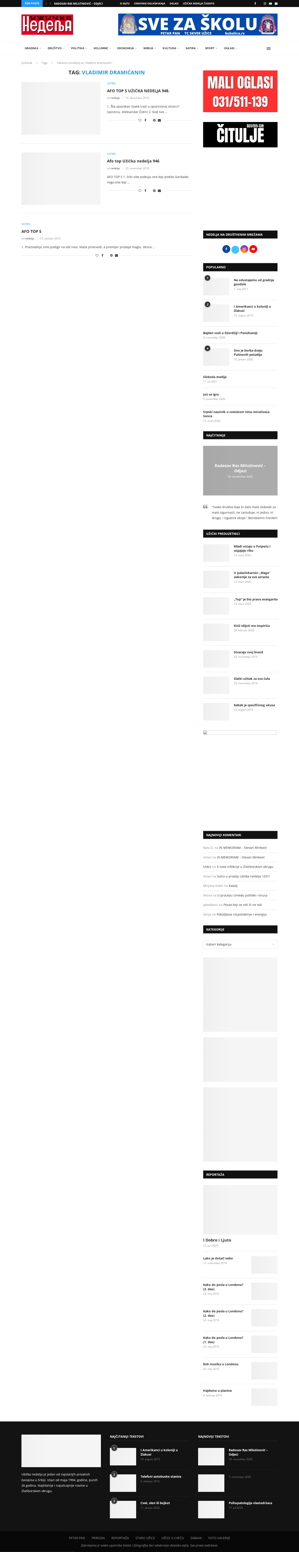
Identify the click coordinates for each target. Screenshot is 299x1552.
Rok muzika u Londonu (220, 1364)
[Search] (275, 48)
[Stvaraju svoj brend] (216, 659)
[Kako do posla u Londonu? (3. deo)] (264, 1291)
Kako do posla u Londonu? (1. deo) (223, 1340)
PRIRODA (98, 1538)
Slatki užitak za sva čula (252, 679)
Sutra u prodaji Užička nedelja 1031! (243, 876)
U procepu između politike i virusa (242, 895)
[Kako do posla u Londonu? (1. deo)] (264, 1344)
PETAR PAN (77, 1538)
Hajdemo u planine (217, 1390)
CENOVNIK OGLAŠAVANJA (149, 3)
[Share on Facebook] (145, 120)
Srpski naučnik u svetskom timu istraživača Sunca (236, 414)
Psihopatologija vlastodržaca (250, 1503)
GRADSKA (31, 48)
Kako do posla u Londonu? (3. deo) (223, 1287)
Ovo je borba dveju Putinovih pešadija (248, 352)
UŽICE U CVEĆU (173, 1538)
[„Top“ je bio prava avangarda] (216, 606)
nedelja (115, 98)
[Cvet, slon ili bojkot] (123, 1509)
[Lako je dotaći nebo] (264, 1265)
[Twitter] (260, 3)
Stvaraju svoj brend (248, 652)
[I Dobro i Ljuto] (240, 1210)
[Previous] (46, 3)
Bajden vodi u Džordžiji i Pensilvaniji (230, 333)
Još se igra (211, 394)
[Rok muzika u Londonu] (264, 1370)
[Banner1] (240, 994)
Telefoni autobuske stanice (161, 1476)
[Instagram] (265, 3)
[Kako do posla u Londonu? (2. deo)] (264, 1318)
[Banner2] (240, 1059)
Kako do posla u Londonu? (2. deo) (223, 1313)
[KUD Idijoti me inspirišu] (216, 632)
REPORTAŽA (120, 1538)
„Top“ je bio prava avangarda (256, 599)
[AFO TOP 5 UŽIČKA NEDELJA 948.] (60, 108)
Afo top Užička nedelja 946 (133, 161)
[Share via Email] (159, 120)
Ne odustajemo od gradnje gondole (254, 282)
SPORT (210, 48)
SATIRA (191, 48)
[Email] (276, 3)
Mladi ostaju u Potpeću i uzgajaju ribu (252, 548)
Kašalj (233, 886)
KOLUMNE (101, 48)
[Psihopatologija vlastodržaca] (211, 1509)
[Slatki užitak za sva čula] (216, 685)
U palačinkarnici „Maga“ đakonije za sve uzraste (252, 575)
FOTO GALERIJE (219, 1538)
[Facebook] (255, 3)
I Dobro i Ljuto (217, 1240)
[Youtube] (270, 3)
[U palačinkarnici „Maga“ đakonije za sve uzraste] (216, 579)
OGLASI (174, 3)
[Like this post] (139, 120)
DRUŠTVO (55, 48)
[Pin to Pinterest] (154, 120)
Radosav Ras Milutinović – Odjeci (78, 3)
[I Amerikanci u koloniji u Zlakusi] (216, 313)
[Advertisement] (240, 191)
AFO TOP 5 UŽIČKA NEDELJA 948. (138, 90)
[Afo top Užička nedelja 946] (60, 178)
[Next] (50, 3)
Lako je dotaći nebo (218, 1258)
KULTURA (169, 48)
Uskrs (207, 867)
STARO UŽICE (145, 1538)
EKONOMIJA (125, 48)
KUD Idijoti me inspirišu (252, 626)
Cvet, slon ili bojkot (155, 1503)
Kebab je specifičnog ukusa (254, 705)
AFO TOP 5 (31, 231)
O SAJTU (125, 3)
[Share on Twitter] (149, 120)
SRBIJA (148, 48)
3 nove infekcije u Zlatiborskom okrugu (245, 867)
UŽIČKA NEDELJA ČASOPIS (198, 3)
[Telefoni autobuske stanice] (123, 1483)
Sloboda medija (215, 377)
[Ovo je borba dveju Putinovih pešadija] (216, 357)
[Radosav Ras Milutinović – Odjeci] (211, 1456)
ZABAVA (196, 1538)
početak (26, 63)
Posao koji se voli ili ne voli (242, 905)
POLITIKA (77, 48)
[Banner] (240, 1124)
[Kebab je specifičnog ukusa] (216, 711)
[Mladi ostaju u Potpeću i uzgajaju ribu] (216, 553)
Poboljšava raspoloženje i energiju (242, 914)
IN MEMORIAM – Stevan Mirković (243, 848)
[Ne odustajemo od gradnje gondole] (216, 286)
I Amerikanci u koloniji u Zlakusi (252, 308)
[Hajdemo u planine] (264, 1397)
